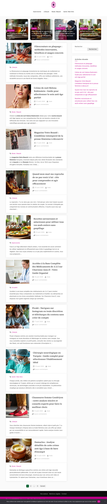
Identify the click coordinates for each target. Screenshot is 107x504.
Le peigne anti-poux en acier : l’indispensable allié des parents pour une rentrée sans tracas (65, 33)
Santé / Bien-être (68, 11)
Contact (64, 494)
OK (99, 501)
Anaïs (51, 57)
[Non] (105, 501)
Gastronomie (37, 11)
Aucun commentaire (43, 60)
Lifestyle (46, 11)
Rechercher (78, 46)
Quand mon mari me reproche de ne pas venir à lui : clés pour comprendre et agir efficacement (41, 33)
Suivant (42, 486)
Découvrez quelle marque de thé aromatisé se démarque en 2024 (16, 34)
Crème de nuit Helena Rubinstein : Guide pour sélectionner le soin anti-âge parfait (86, 74)
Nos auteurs (44, 494)
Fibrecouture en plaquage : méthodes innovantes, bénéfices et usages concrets (48, 49)
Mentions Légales (54, 494)
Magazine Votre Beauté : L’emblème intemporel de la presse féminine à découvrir (48, 135)
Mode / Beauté (56, 11)
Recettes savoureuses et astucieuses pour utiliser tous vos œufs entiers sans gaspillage (90, 33)
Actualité (14, 287)
